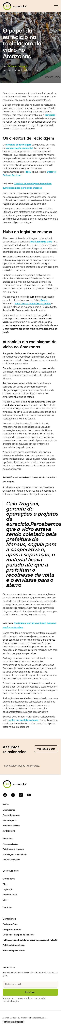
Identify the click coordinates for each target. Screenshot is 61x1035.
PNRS (28, 171)
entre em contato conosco (23, 720)
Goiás (43, 300)
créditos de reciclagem (18, 144)
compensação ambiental (19, 148)
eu (50, 115)
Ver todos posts (46, 749)
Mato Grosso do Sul (40, 303)
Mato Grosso (21, 303)
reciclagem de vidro (41, 241)
